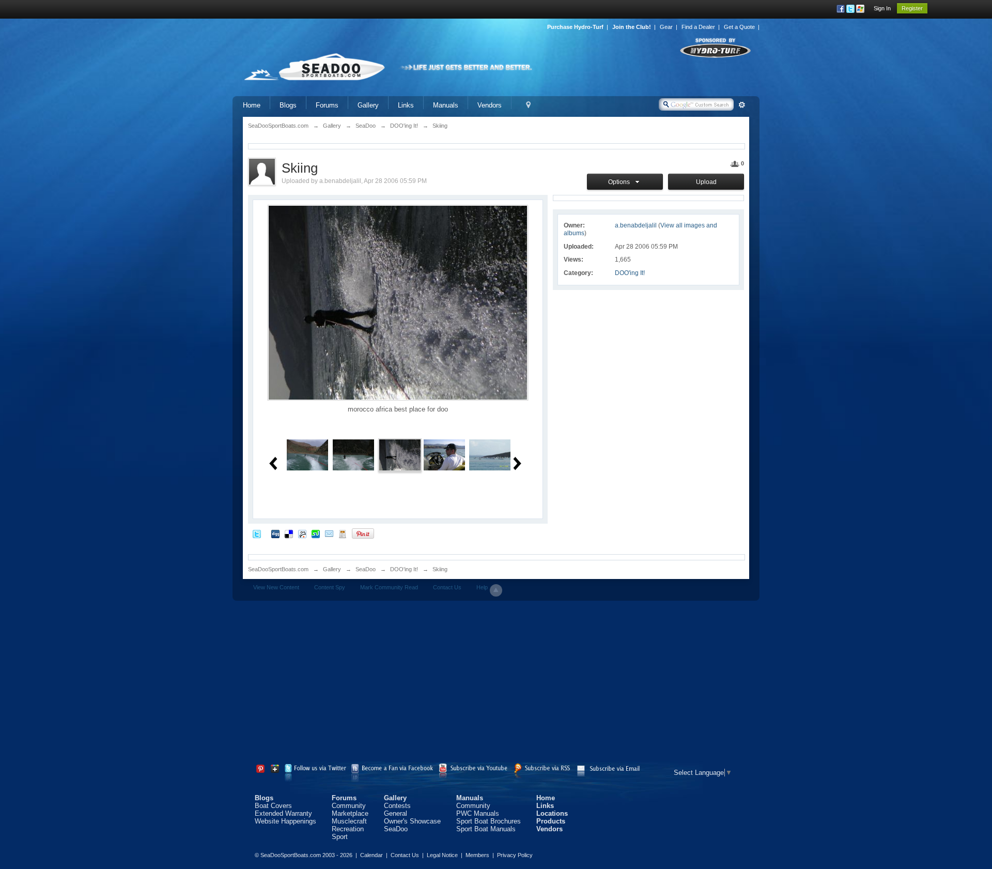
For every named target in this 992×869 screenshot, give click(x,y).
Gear (666, 27)
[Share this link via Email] (329, 533)
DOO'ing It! (630, 273)
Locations (552, 813)
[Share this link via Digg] (275, 533)
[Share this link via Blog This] (342, 533)
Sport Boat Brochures (488, 821)
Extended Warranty (283, 813)
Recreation (348, 829)
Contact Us (447, 587)
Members (477, 855)
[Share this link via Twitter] (257, 533)
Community (349, 806)
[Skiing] (400, 454)
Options (620, 182)
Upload (706, 182)
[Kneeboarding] (307, 454)
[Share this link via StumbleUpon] (316, 533)
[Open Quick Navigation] (528, 105)
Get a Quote (739, 27)
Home (251, 105)
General (395, 813)
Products (550, 821)
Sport (340, 837)
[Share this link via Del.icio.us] (289, 533)
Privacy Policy (515, 855)
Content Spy (329, 587)
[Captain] (444, 454)
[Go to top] (496, 590)
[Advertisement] (496, 683)
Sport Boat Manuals (486, 829)
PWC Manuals (477, 813)
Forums (327, 105)
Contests (397, 806)
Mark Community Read (389, 587)
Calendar (371, 855)
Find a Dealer (698, 27)
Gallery (368, 105)
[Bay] (489, 454)
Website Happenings (285, 821)
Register (912, 8)
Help (482, 587)
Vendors (489, 105)
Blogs (288, 105)
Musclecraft (349, 821)
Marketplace (350, 813)
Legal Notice (442, 855)
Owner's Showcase (412, 821)
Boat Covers (273, 806)
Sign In (882, 8)
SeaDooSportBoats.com (278, 569)
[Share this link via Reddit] (302, 533)
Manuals (445, 105)
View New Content (276, 587)
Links (406, 105)
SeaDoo (365, 569)
